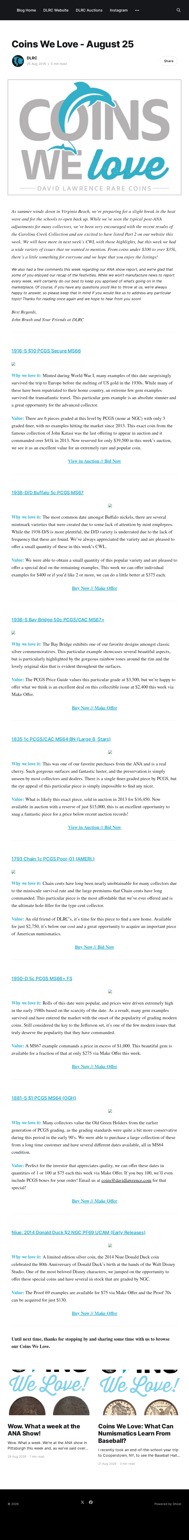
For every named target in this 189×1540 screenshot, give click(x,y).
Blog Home (26, 10)
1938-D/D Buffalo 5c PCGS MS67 (48, 492)
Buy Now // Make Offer (94, 588)
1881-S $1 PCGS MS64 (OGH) (44, 1098)
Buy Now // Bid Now (94, 947)
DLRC (32, 58)
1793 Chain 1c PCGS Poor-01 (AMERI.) (53, 859)
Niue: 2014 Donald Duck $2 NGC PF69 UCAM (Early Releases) (79, 1232)
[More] (137, 10)
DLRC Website (55, 10)
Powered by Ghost (167, 1504)
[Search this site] (178, 10)
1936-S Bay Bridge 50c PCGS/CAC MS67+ (58, 619)
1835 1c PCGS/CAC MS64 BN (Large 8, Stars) (61, 739)
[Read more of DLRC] (18, 61)
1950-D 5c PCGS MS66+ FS (42, 978)
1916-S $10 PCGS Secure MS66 (46, 351)
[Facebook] (91, 1502)
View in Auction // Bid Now (94, 461)
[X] (82, 1502)
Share (168, 61)
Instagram (119, 10)
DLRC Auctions (89, 10)
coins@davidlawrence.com (126, 1180)
